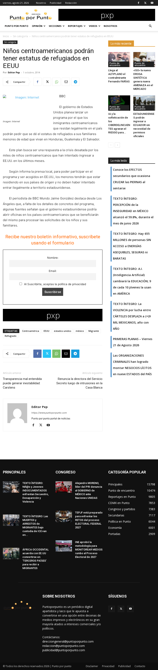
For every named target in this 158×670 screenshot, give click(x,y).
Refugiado (10, 335)
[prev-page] (110, 145)
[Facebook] (138, 3)
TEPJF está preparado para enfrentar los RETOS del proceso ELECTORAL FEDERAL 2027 (88, 520)
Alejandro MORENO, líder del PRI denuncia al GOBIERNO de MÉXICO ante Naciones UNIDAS (88, 490)
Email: (53, 271)
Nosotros (41, 2)
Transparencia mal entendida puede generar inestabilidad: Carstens (22, 383)
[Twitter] (145, 3)
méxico (80, 330)
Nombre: (52, 257)
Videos (93, 25)
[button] (150, 26)
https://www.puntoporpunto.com (49, 412)
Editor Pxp (14, 72)
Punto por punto (16, 25)
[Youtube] (152, 3)
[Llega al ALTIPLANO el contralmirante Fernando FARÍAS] (119, 59)
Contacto (140, 666)
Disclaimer (92, 666)
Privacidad (108, 666)
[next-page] (117, 145)
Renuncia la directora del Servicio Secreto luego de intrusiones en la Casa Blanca (79, 383)
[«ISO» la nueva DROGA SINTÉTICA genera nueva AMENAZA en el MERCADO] (144, 59)
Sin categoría (20, 36)
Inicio (6, 36)
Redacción (71, 2)
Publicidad (55, 2)
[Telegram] (75, 82)
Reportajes (75, 25)
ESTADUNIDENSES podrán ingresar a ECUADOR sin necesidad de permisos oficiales (143, 125)
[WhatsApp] (56, 82)
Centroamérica (30, 330)
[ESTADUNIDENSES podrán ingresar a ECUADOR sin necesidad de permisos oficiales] (144, 102)
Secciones (55, 25)
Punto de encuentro (114, 64)
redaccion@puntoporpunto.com (63, 646)
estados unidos (62, 330)
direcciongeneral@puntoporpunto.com (68, 641)
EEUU (46, 330)
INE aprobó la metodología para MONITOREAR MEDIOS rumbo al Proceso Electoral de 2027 (88, 550)
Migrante (93, 330)
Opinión (37, 25)
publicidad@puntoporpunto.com (63, 650)
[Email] (66, 82)
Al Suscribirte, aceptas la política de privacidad (54, 284)
